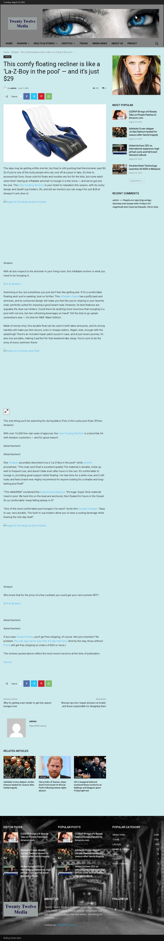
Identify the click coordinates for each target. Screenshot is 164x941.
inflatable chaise (69, 296)
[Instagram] (123, 909)
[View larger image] (7, 412)
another (87, 462)
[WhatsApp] (48, 96)
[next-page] (11, 798)
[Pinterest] (41, 96)
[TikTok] (131, 909)
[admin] (6, 88)
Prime (7, 645)
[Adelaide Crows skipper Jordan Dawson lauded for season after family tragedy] (20, 767)
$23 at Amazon (12, 283)
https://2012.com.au (37, 726)
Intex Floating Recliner (31, 185)
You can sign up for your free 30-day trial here (40, 640)
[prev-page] (6, 798)
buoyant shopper (87, 508)
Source (8, 662)
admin (13, 88)
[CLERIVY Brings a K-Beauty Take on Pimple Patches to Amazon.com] (119, 115)
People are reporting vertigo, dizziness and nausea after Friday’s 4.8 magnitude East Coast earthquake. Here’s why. (135, 203)
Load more (135, 180)
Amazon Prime (24, 636)
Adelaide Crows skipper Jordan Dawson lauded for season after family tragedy (19, 785)
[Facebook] (26, 96)
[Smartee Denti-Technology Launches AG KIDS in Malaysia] (119, 169)
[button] (156, 43)
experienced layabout (52, 491)
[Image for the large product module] (55, 229)
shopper (13, 462)
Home (6, 52)
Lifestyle (15, 52)
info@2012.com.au (66, 924)
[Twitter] (34, 96)
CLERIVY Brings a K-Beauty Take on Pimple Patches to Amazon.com (143, 114)
